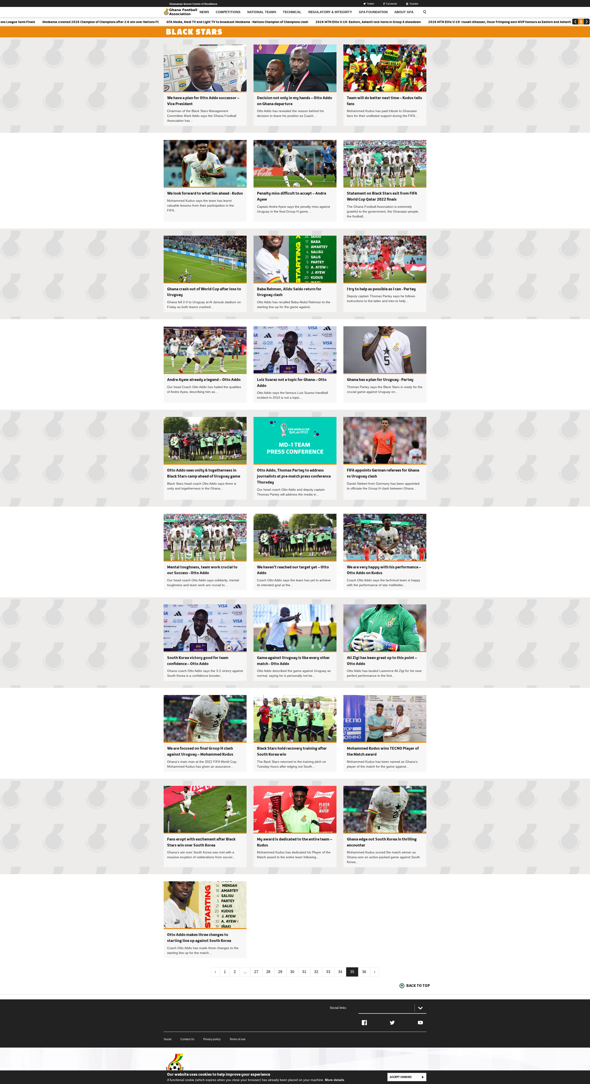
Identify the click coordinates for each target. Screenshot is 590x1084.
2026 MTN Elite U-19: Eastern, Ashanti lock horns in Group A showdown (311, 22)
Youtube (413, 3)
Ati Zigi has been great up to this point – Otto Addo (384, 642)
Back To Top (418, 985)
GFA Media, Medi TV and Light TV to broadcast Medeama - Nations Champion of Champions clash (181, 22)
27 (256, 972)
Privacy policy (212, 1039)
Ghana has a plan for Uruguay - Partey (380, 379)
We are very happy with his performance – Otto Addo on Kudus (384, 552)
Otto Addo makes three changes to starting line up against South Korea (205, 919)
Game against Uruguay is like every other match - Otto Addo (295, 642)
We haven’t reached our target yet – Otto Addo (295, 552)
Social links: (338, 1008)
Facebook (391, 3)
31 (304, 972)
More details (334, 1080)
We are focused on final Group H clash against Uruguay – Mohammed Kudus (205, 733)
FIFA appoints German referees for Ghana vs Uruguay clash (384, 458)
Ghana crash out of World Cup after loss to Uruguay (205, 274)
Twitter (370, 3)
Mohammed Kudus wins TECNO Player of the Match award (384, 733)
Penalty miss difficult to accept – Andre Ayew (295, 180)
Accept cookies (401, 1077)
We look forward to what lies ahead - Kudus (205, 193)
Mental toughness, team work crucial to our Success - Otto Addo (205, 552)
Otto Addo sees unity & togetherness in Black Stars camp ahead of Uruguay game (205, 458)
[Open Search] (423, 12)
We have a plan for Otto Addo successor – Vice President (205, 85)
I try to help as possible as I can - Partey (381, 288)
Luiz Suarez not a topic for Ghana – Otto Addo (295, 364)
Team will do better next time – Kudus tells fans (384, 85)
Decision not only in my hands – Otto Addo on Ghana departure (295, 85)
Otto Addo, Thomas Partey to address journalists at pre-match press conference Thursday (294, 476)
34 (340, 972)
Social (167, 1039)
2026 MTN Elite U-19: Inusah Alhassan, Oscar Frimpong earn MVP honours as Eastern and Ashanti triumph (449, 22)
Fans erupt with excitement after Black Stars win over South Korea (205, 826)
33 (328, 972)
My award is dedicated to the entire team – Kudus (295, 826)
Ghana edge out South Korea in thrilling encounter (384, 826)
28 (268, 972)
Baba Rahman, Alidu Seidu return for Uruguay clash (295, 274)
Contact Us (187, 1039)
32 (316, 972)
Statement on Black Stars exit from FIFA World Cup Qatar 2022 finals (384, 180)
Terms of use (237, 1039)
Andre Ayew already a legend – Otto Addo (204, 379)
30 (292, 972)
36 (364, 972)
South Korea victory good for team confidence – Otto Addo (205, 642)
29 (280, 972)
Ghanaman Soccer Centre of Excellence (193, 4)
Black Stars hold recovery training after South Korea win (295, 733)
